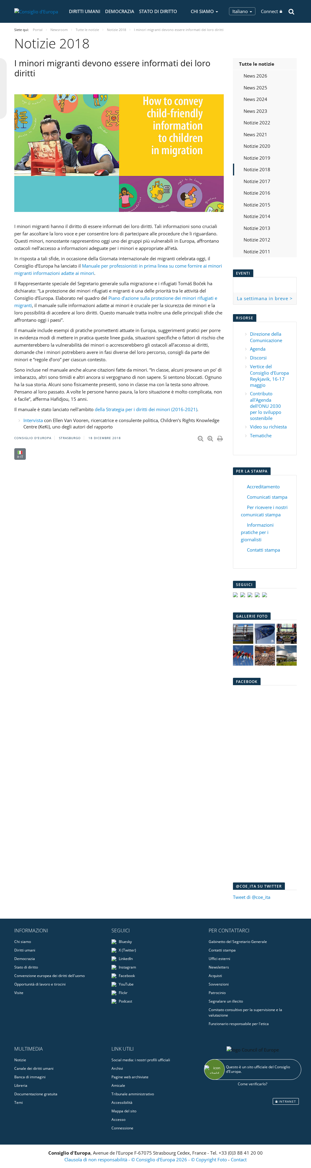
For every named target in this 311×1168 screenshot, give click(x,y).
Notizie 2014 (257, 216)
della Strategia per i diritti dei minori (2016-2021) (145, 409)
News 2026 (255, 76)
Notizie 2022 (257, 123)
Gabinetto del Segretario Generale (238, 941)
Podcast (125, 1001)
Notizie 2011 (257, 251)
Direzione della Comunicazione (266, 337)
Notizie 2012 (257, 240)
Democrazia (119, 11)
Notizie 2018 (257, 169)
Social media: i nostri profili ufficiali (140, 1059)
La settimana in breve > (265, 298)
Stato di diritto (158, 11)
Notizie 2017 (257, 181)
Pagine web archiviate (130, 1077)
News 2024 (255, 99)
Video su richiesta (268, 427)
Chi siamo (22, 941)
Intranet (287, 1101)
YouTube (126, 984)
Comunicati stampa (267, 497)
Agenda (257, 349)
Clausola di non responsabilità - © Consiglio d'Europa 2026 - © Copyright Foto (146, 1159)
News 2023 (255, 111)
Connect (269, 11)
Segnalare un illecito (226, 1001)
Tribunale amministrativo (132, 1094)
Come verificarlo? (252, 1084)
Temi (18, 1102)
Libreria (20, 1085)
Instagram (127, 967)
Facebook (126, 975)
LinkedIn (125, 958)
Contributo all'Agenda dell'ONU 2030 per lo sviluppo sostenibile (265, 405)
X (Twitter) (127, 950)
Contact (239, 1159)
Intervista (33, 420)
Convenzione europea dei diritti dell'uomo (49, 975)
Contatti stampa (263, 550)
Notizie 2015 (257, 205)
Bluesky (125, 941)
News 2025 (255, 88)
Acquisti (215, 975)
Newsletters (219, 967)
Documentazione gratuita (35, 1094)
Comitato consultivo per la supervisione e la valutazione (245, 1012)
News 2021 (255, 134)
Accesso (118, 1119)
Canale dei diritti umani (33, 1068)
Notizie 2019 (257, 158)
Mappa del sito (123, 1111)
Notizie (20, 1059)
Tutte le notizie (256, 64)
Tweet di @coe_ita (251, 897)
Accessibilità (121, 1102)
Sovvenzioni (219, 984)
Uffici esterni (219, 958)
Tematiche (261, 435)
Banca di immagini (30, 1077)
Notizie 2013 (257, 228)
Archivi (117, 1068)
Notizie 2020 (257, 146)
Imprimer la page (220, 437)
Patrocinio (217, 992)
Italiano (240, 11)
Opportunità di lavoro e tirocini (40, 984)
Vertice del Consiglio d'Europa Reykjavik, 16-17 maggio (269, 375)
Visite (18, 992)
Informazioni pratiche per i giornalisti (257, 532)
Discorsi (258, 358)
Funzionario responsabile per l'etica (239, 1023)
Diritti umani (84, 11)
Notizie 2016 (257, 193)
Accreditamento (263, 486)
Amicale (118, 1085)
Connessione (122, 1128)
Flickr (123, 992)
